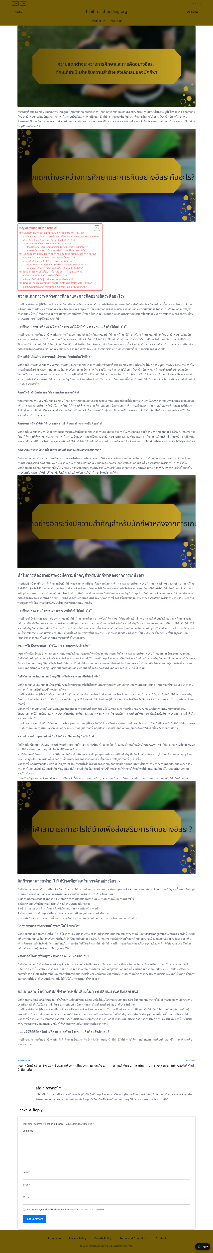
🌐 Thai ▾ (203, 1246)
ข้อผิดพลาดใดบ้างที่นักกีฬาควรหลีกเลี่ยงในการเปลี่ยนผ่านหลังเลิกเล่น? (56, 283)
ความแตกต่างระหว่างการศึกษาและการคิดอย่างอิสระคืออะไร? (51, 233)
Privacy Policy (77, 1238)
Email (26, 1184)
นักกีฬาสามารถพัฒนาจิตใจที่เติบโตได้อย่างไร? (45, 275)
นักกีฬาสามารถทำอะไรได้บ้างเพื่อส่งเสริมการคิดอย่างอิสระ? (50, 271)
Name (26, 1172)
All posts (192, 11)
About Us (116, 21)
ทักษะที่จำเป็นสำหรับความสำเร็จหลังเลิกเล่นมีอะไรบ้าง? (49, 240)
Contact (161, 1238)
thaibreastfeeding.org (106, 11)
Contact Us (98, 21)
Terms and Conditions (134, 1238)
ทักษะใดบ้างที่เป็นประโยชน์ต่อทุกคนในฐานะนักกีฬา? (48, 244)
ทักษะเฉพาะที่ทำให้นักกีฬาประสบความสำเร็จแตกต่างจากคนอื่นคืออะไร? (57, 247)
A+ (15, 3)
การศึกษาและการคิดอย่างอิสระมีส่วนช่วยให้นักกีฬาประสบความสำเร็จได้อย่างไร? (61, 236)
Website (27, 1197)
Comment (28, 1131)
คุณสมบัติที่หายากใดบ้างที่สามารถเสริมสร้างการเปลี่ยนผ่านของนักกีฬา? (57, 250)
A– (23, 3)
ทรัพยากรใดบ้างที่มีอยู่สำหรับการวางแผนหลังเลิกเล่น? (48, 279)
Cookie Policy (103, 1238)
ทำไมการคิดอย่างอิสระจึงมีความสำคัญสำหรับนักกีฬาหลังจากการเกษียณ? (57, 254)
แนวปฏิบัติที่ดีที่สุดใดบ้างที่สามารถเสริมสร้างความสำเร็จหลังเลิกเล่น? (55, 287)
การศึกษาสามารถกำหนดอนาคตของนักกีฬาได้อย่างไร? (49, 257)
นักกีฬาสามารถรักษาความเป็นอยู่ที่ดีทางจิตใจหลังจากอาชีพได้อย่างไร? (56, 265)
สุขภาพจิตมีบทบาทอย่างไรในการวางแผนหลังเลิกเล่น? (48, 261)
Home (18, 11)
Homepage (54, 1238)
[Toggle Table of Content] (95, 228)
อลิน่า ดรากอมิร (48, 1088)
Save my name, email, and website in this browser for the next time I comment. (65, 1209)
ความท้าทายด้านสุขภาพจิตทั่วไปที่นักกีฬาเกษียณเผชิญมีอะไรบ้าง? (54, 268)
